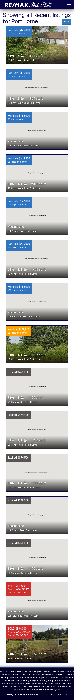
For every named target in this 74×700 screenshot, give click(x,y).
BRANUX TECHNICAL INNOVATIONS (49, 694)
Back (66, 21)
